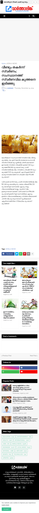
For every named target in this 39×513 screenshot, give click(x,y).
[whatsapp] (10, 371)
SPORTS (7, 454)
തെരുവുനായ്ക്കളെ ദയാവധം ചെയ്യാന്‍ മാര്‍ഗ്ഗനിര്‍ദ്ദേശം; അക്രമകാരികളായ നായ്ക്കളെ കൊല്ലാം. (28, 318)
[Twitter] (16, 254)
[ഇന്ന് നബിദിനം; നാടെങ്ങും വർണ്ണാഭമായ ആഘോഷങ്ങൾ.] (10, 304)
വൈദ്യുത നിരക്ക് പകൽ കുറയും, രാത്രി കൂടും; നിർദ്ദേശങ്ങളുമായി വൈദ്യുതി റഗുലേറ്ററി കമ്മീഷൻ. (10, 286)
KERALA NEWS (12, 63)
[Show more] (32, 254)
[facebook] (29, 368)
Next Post (33, 355)
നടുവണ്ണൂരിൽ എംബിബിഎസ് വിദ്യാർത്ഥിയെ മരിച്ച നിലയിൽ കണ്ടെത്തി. (23, 409)
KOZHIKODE (8, 447)
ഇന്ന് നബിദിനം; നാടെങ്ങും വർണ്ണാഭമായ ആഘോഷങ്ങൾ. (9, 315)
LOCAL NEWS (23, 447)
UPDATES (8, 458)
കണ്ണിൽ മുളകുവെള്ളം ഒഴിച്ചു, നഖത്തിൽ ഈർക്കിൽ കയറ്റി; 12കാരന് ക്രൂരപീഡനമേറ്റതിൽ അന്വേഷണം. (25, 418)
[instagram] (10, 368)
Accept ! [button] (6, 509)
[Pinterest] (24, 254)
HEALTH (7, 440)
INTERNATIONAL (22, 440)
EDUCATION (8, 436)
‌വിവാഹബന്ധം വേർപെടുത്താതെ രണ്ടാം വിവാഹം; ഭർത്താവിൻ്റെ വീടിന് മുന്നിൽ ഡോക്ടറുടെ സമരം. (25, 399)
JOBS (6, 443)
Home (4, 63)
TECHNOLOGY (20, 454)
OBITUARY (21, 451)
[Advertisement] (19, 39)
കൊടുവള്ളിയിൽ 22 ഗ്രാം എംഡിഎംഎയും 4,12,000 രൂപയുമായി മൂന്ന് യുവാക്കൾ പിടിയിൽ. (22, 388)
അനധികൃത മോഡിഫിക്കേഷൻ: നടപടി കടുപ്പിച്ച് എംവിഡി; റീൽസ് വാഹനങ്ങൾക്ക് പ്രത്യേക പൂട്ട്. (17, 2)
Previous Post (7, 355)
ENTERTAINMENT (24, 436)
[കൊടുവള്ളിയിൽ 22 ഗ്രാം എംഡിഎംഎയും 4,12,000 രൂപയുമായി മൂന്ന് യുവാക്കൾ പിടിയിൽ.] (6, 388)
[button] (34, 2)
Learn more (5, 505)
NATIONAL (8, 451)
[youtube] (29, 371)
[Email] (28, 254)
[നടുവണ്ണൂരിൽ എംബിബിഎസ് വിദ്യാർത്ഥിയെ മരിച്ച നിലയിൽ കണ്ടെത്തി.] (6, 409)
